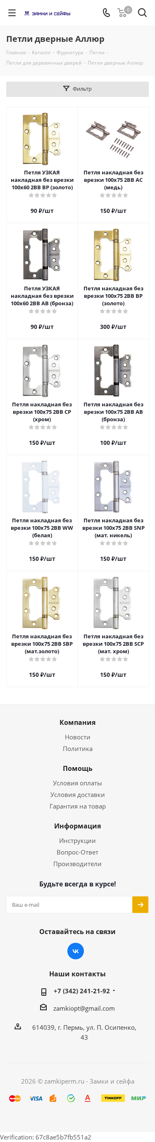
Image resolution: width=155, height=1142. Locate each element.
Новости (78, 737)
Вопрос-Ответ (77, 852)
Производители (77, 864)
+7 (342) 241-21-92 (82, 991)
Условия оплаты (77, 783)
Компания (77, 722)
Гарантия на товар (78, 806)
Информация (77, 826)
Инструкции (77, 840)
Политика (78, 748)
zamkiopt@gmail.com (84, 1008)
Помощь (78, 768)
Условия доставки (77, 794)
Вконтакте (75, 951)
